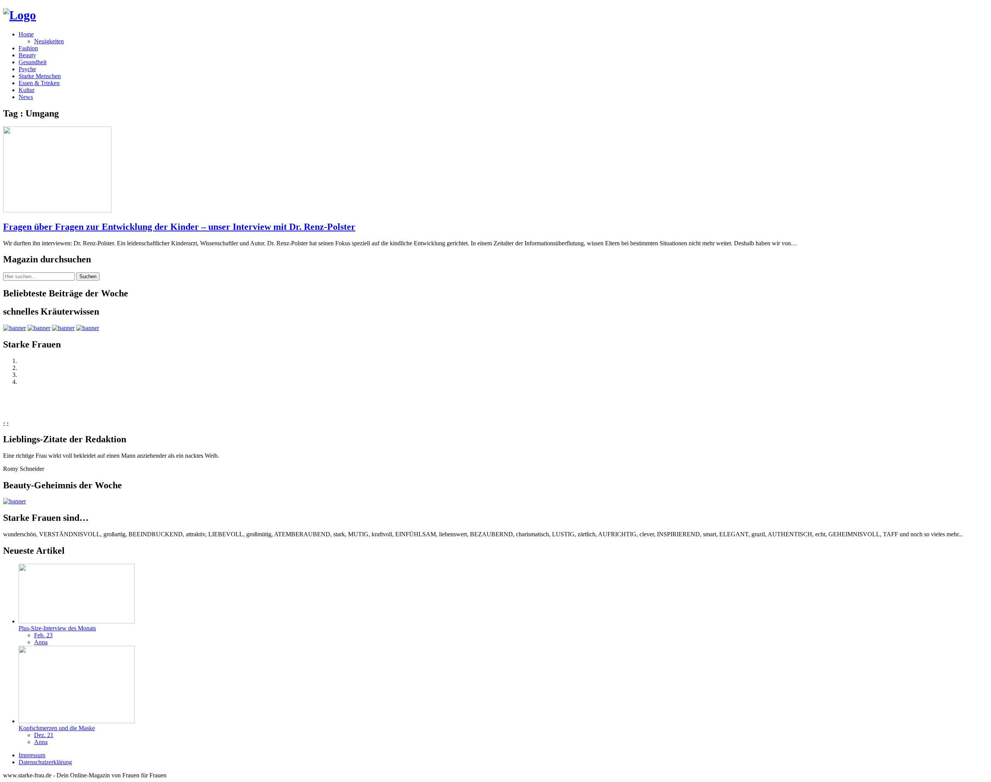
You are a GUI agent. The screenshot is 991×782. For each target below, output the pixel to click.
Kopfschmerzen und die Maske (57, 728)
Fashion (28, 48)
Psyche (27, 69)
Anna (41, 642)
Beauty (27, 55)
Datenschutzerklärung (45, 762)
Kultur (26, 90)
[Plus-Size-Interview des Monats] (77, 621)
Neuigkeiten (49, 41)
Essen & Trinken (39, 83)
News (26, 97)
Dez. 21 (43, 735)
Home (26, 34)
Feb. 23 (43, 635)
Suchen (87, 276)
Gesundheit (32, 62)
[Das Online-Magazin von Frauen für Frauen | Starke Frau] (19, 15)
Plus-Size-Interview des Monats (57, 628)
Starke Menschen (40, 76)
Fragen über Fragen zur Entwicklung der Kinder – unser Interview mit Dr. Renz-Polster (179, 227)
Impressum (32, 755)
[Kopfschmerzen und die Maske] (77, 721)
